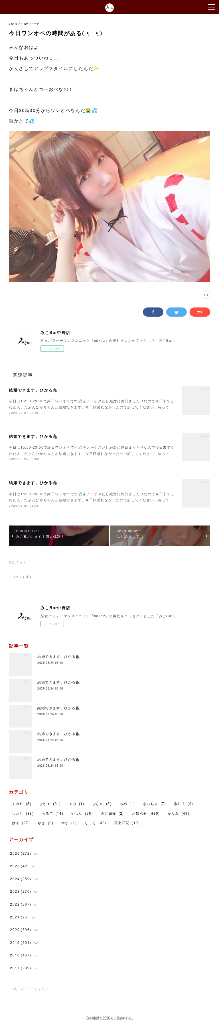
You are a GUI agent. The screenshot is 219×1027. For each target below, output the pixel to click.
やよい (82, 813)
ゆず (69, 822)
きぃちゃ (154, 803)
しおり (23, 813)
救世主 (183, 803)
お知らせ (146, 813)
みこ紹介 (112, 813)
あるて (52, 813)
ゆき (45, 822)
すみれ (21, 803)
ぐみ (76, 803)
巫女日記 (127, 822)
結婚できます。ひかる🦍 (33, 390)
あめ (127, 803)
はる (21, 822)
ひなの (101, 803)
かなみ (178, 813)
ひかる (50, 803)
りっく (95, 822)
